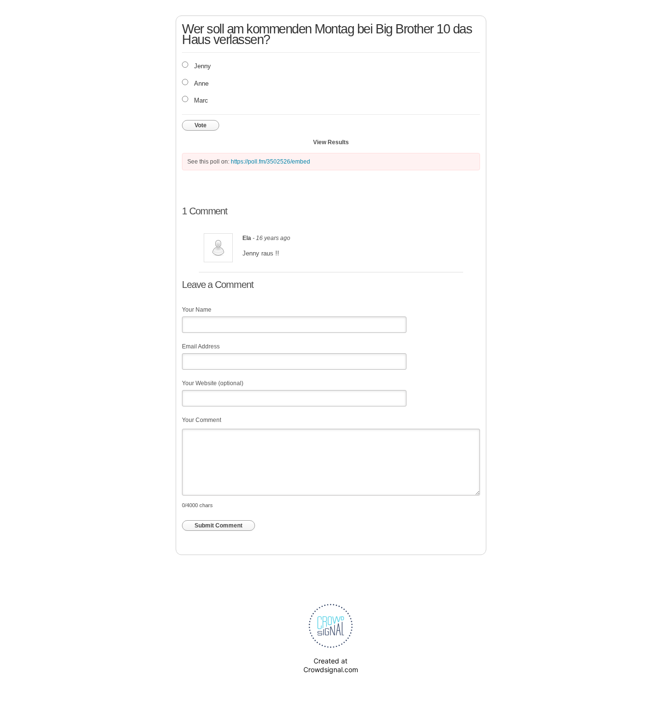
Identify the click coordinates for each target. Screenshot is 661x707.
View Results (331, 142)
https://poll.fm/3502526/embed (270, 161)
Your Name (196, 309)
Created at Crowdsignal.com (330, 665)
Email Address (201, 346)
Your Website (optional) (212, 383)
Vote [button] (201, 125)
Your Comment (201, 420)
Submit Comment (218, 525)
